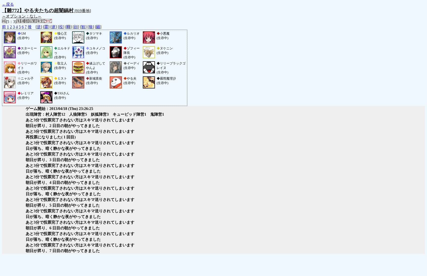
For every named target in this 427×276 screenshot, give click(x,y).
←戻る (8, 4)
